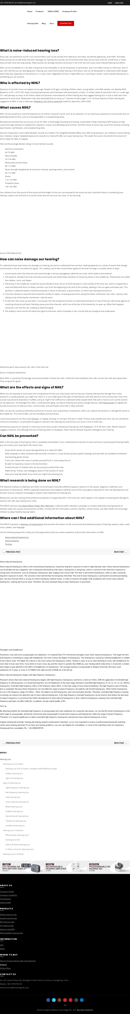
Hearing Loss (5, 759)
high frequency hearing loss (17, 787)
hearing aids (108, 402)
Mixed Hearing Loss (14, 806)
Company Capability (8, 895)
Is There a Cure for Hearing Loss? (20, 849)
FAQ (1, 945)
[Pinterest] (70, 1000)
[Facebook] (48, 1000)
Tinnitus (8, 544)
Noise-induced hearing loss (17, 537)
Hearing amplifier (7, 929)
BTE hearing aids (7, 922)
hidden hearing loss (14, 773)
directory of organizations (32, 524)
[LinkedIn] (82, 1000)
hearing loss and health (13, 764)
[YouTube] (65, 1000)
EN (65, 1005)
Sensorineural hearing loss (17, 816)
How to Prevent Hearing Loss (18, 844)
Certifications (5, 899)
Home (29, 11)
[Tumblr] (76, 1000)
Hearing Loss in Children (13, 854)
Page (57, 39)
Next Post (119, 551)
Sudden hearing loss (14, 811)
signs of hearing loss (14, 778)
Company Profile (69, 11)
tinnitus (35, 418)
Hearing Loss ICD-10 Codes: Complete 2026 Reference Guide (31, 768)
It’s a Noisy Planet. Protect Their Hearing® (36, 505)
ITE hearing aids (7, 925)
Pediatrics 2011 (48, 101)
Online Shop (5, 968)
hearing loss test (13, 839)
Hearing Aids (32, 23)
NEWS (110, 3)
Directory (119, 3)
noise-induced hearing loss (17, 802)
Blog (44, 23)
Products (40, 11)
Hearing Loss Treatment (13, 830)
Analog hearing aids (8, 918)
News (2, 948)
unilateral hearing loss (15, 825)
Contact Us (65, 23)
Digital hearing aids (8, 914)
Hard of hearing (12, 540)
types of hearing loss (12, 783)
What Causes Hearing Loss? (17, 835)
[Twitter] (54, 1000)
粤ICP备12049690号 (85, 1010)
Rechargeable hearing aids (11, 933)
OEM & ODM (53, 11)
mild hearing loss (13, 797)
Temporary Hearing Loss (16, 821)
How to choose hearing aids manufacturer (18, 961)
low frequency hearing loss (17, 792)
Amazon (3, 964)
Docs (52, 23)
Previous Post (13, 551)
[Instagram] (59, 1000)
